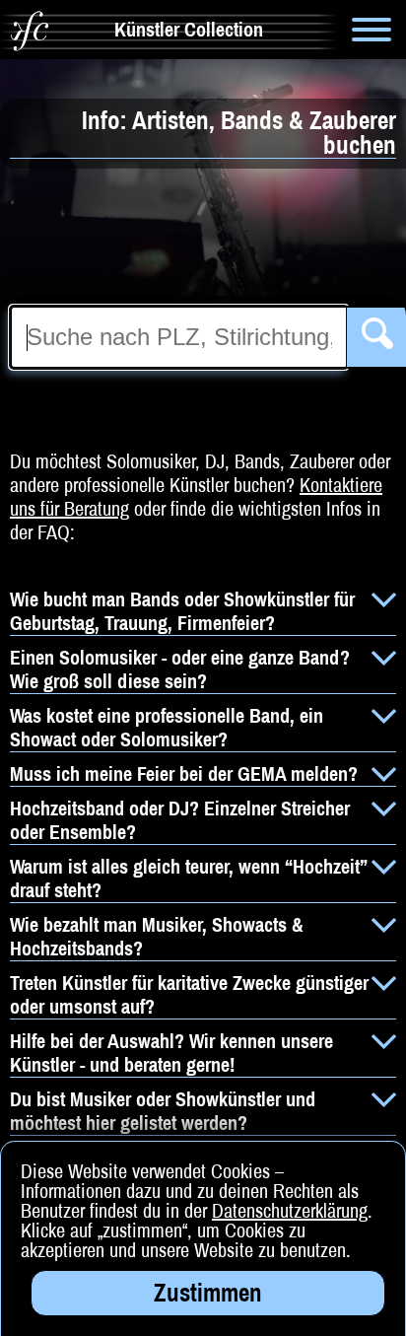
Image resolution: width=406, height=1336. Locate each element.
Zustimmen (208, 1292)
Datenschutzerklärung (290, 1210)
